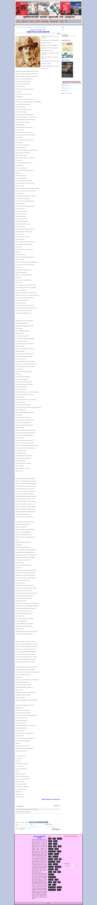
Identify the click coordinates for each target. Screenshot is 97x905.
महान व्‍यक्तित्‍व (25, 27)
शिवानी (56, 879)
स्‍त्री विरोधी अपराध (52, 889)
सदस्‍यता (61, 21)
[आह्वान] (48, 10)
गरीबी (50, 856)
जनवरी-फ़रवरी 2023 (66, 40)
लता (55, 871)
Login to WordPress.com (40, 822)
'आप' (50, 838)
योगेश (56, 869)
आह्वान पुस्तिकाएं (45, 21)
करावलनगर (51, 848)
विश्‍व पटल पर (51, 874)
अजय (54, 838)
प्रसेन (50, 864)
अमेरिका (55, 841)
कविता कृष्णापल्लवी (52, 851)
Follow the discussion (59, 805)
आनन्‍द (50, 846)
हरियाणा (59, 889)
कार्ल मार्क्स (56, 854)
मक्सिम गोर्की (51, 869)
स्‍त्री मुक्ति (59, 887)
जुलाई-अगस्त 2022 (66, 60)
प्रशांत (58, 861)
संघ (59, 882)
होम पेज (18, 21)
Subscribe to (18, 829)
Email (31, 824)
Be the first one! (34, 809)
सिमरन (54, 884)
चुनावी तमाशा (55, 856)
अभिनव (50, 841)
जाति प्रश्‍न (50, 859)
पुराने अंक (38, 21)
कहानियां (59, 851)
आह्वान (48, 903)
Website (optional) (48, 824)
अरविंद (50, 843)
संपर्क (66, 21)
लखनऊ (50, 871)
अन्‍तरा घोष (59, 838)
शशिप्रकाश (51, 879)
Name (16, 824)
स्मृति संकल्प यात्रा (52, 887)
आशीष (55, 846)
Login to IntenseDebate (31, 822)
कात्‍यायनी (39, 27)
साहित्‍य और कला (30, 27)
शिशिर (55, 882)
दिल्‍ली (56, 859)
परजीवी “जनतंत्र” (51, 861)
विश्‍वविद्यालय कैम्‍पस (52, 877)
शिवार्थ (50, 882)
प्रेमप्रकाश (55, 864)
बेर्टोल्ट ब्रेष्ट (51, 866)
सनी (49, 884)
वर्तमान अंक (32, 21)
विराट (59, 871)
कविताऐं (56, 848)
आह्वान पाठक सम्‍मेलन (54, 21)
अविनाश (55, 843)
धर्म (60, 859)
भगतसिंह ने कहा (43, 27)
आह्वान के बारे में (25, 21)
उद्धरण (60, 846)
